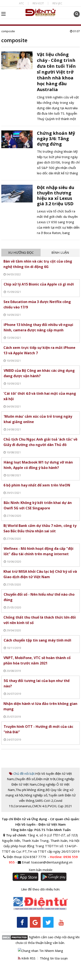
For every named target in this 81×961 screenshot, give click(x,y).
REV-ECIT (38, 3)
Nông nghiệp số (35, 795)
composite (8, 31)
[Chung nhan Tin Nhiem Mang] (40, 950)
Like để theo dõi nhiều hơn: (40, 889)
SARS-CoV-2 (44, 800)
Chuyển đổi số (25, 779)
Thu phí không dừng (30, 790)
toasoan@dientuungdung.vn (51, 862)
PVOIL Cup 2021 (60, 806)
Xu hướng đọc (21, 252)
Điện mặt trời (45, 779)
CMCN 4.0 (39, 806)
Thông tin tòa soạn (54, 958)
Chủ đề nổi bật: (24, 773)
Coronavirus (22, 806)
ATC (21, 3)
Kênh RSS (28, 958)
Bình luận (60, 252)
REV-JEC (57, 3)
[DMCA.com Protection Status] (15, 937)
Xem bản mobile (40, 870)
